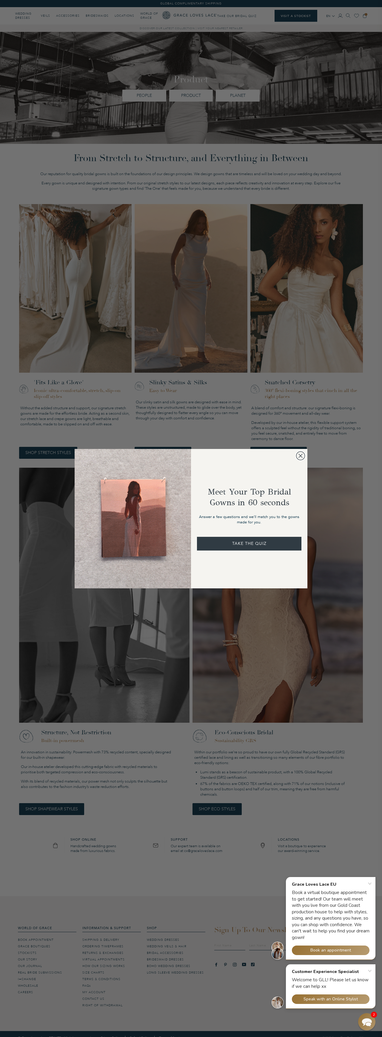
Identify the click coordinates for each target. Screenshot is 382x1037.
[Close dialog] (300, 455)
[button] (366, 1021)
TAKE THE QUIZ (249, 543)
